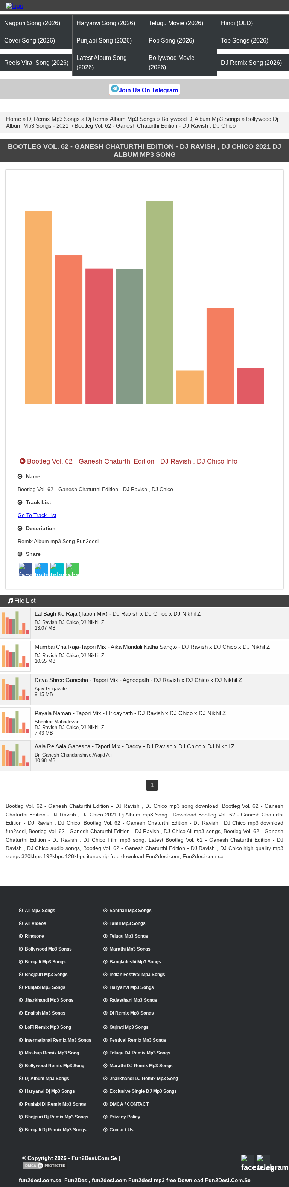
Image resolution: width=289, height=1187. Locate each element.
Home (13, 119)
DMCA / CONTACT (129, 1104)
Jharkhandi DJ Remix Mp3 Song (144, 1078)
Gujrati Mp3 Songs (129, 1027)
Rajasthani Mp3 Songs (133, 1000)
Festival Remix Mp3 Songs (138, 1040)
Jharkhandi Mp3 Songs (49, 1000)
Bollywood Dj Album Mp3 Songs (200, 119)
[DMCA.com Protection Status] (45, 1168)
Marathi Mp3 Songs (130, 949)
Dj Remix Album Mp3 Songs (120, 119)
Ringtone (34, 936)
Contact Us (122, 1129)
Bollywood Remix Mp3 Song (54, 1065)
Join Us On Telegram (148, 90)
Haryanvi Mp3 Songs (132, 987)
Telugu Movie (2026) (176, 23)
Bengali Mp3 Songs (45, 961)
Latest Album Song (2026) (101, 62)
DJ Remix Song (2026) (251, 63)
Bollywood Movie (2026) (172, 62)
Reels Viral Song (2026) (36, 63)
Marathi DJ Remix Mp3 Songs (141, 1065)
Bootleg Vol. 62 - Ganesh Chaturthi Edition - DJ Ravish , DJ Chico (155, 125)
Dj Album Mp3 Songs (47, 1078)
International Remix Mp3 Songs (58, 1040)
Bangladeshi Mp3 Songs (135, 961)
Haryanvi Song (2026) (105, 23)
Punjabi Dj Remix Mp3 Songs (55, 1104)
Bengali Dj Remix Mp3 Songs (56, 1129)
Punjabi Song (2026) (104, 40)
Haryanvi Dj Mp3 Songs (50, 1091)
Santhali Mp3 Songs (131, 910)
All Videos (35, 923)
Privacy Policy (125, 1117)
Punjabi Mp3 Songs (45, 987)
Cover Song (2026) (29, 40)
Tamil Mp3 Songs (128, 923)
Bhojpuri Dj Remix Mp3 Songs (56, 1117)
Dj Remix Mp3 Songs (53, 119)
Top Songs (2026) (244, 40)
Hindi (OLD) (237, 23)
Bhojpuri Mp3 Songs (46, 974)
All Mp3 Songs (40, 910)
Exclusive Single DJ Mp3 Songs (143, 1091)
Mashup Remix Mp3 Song (52, 1053)
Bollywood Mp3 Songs (48, 949)
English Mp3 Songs (45, 1013)
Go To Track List (37, 515)
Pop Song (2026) (171, 40)
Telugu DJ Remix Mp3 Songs (140, 1053)
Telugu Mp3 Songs (129, 936)
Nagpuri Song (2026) (32, 23)
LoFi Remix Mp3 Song (48, 1027)
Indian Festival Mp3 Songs (137, 974)
